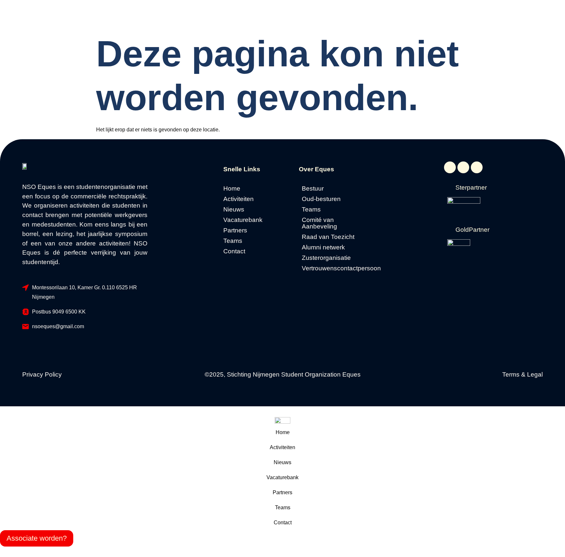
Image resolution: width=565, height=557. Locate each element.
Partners (235, 230)
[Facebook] (450, 167)
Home (231, 188)
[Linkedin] (477, 167)
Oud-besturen (321, 199)
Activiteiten (238, 199)
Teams (232, 241)
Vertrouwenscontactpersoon (335, 268)
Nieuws (233, 209)
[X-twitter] (463, 167)
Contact (234, 251)
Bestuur (313, 188)
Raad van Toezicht (328, 237)
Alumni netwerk (323, 247)
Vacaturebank (243, 220)
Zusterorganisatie (326, 258)
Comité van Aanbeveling (319, 223)
